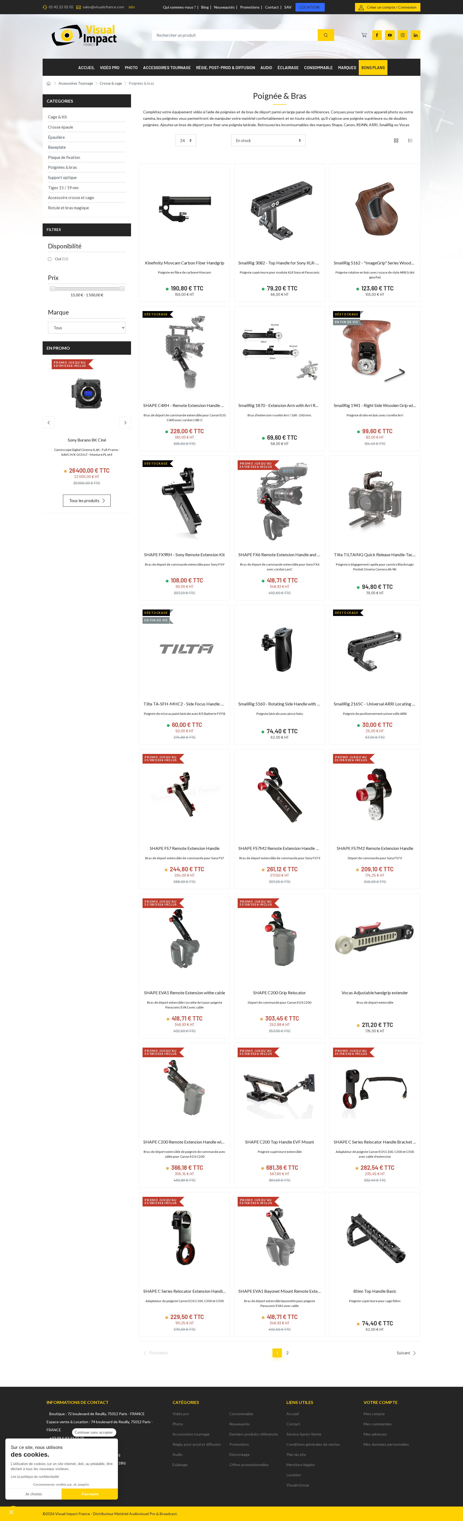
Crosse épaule (60, 127)
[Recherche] (326, 35)
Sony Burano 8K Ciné (87, 439)
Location (309, 7)
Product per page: (158, 140)
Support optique (62, 177)
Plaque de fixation (64, 157)
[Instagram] (403, 35)
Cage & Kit (57, 116)
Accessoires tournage (191, 1434)
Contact (272, 7)
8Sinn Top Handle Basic (375, 1291)
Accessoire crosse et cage (71, 197)
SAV (288, 7)
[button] (11, 1511)
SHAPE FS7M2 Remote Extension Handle (375, 848)
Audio (177, 1454)
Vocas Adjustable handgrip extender (375, 992)
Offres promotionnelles (249, 1464)
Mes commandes (378, 1424)
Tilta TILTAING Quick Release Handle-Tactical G (379, 554)
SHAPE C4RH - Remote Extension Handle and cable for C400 (199, 405)
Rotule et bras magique (68, 207)
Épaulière (56, 137)
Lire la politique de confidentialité (35, 1477)
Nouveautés (224, 7)
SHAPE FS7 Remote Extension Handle (184, 848)
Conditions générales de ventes (313, 1444)
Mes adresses (375, 1434)
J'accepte (90, 1494)
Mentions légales (300, 1464)
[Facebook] (377, 35)
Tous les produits (84, 500)
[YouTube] (390, 35)
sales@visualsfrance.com (103, 7)
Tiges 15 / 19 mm (63, 187)
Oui (61, 258)
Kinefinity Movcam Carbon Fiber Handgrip (184, 262)
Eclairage (180, 1464)
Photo (178, 1424)
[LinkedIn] (415, 35)
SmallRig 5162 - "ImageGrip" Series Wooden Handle (382, 262)
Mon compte (374, 1413)
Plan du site (296, 1454)
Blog (205, 7)
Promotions (250, 7)
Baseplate (57, 147)
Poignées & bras (62, 167)
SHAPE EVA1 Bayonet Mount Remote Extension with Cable (293, 1291)
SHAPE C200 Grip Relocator (279, 992)
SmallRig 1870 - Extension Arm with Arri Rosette (282, 405)
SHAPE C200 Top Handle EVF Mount (279, 1141)
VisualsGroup (297, 1485)
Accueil (292, 1413)
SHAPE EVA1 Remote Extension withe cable (184, 992)
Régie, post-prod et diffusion (197, 1444)
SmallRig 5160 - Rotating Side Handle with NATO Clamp (290, 703)
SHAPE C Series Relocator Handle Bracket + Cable (380, 1141)
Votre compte (381, 1402)
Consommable (241, 1413)
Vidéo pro (181, 1413)
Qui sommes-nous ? (179, 7)
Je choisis (33, 1494)
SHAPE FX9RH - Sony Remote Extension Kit (184, 554)
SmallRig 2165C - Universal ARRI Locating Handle (379, 703)
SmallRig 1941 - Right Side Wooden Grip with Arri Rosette (387, 405)
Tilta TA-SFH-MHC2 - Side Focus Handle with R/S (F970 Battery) (203, 703)
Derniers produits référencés (253, 1434)
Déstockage (239, 1454)
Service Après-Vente (303, 1434)
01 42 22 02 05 (61, 7)
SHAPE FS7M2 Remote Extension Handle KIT (280, 848)
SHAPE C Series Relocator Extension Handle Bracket (191, 1291)
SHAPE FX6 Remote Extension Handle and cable (282, 554)
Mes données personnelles (386, 1444)
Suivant (403, 1352)
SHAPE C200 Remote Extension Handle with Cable (190, 1141)
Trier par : (221, 140)
